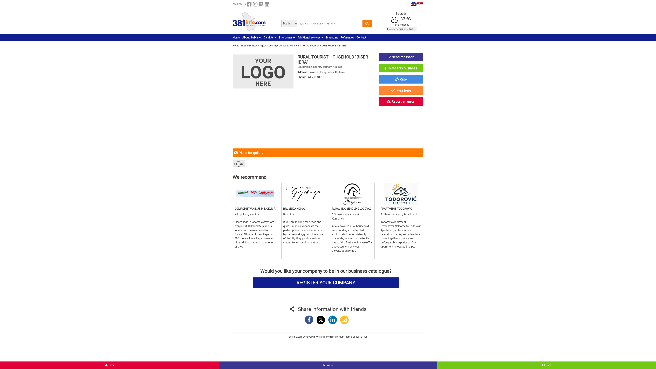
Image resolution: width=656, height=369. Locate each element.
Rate (548, 365)
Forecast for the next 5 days (400, 29)
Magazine (332, 37)
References (347, 37)
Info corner (286, 37)
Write (329, 365)
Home (236, 37)
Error (111, 365)
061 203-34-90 (315, 77)
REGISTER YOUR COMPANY (326, 282)
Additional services (309, 37)
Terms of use (353, 336)
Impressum (338, 336)
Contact (361, 37)
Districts (269, 37)
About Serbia (250, 37)
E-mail (364, 336)
